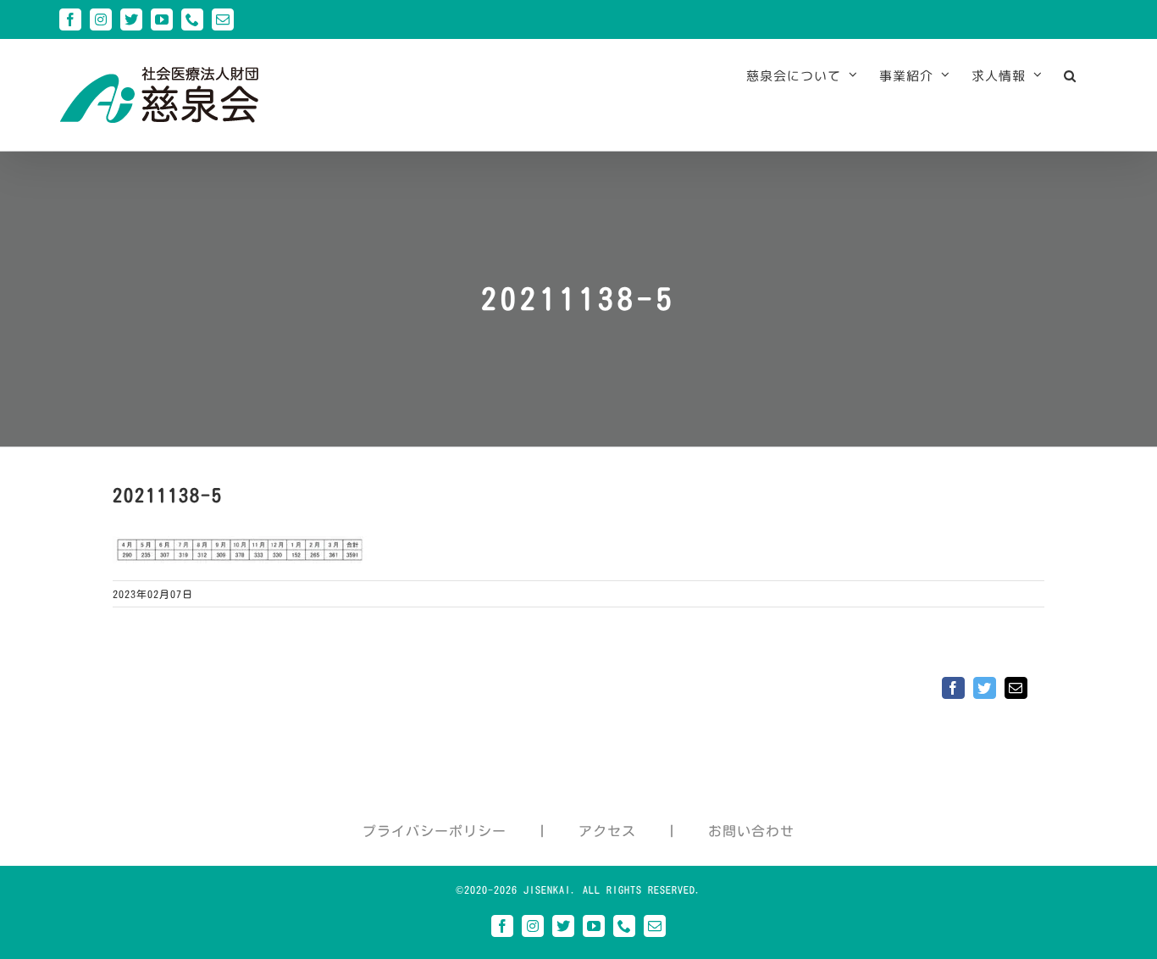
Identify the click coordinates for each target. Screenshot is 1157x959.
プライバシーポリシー (435, 831)
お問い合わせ (751, 831)
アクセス (607, 831)
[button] (1070, 75)
